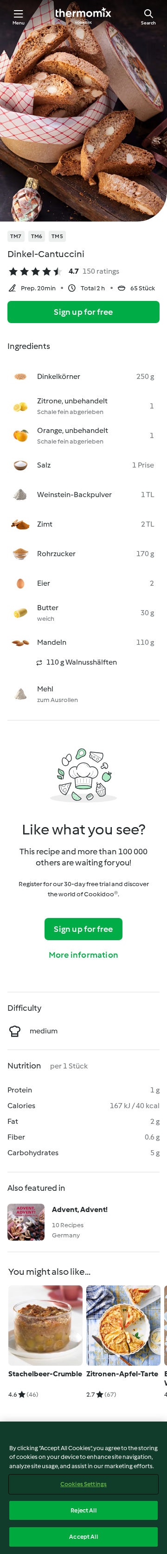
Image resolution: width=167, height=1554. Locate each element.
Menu (19, 23)
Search (148, 23)
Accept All (83, 1536)
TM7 (16, 236)
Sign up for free (83, 312)
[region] (83, 1488)
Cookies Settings (83, 1484)
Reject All (83, 1510)
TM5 (57, 236)
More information (83, 955)
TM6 (37, 236)
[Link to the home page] (83, 16)
